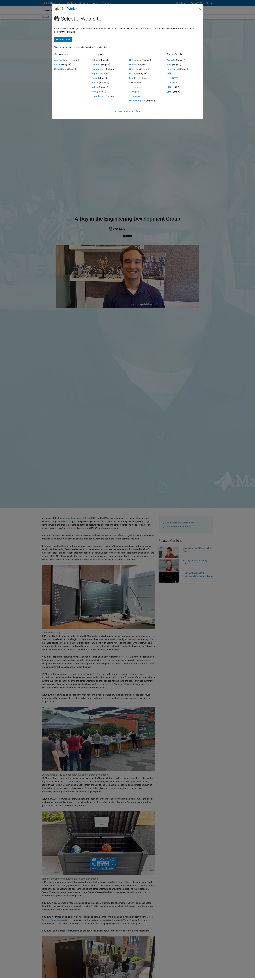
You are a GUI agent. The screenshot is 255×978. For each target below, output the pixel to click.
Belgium (96, 60)
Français (136, 96)
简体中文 (173, 78)
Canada (58, 64)
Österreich (134, 69)
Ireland (95, 87)
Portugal (133, 73)
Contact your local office (127, 111)
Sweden (133, 78)
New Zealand (173, 69)
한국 (169, 91)
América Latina (61, 60)
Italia (94, 91)
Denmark (96, 64)
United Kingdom (137, 100)
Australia (171, 60)
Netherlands (135, 60)
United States (61, 69)
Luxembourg (98, 96)
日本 (169, 87)
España (95, 73)
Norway (133, 64)
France (95, 82)
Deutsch (136, 87)
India (169, 64)
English (135, 91)
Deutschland (98, 69)
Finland (95, 78)
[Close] (199, 8)
